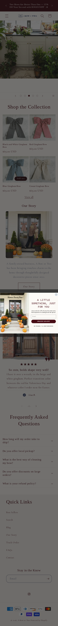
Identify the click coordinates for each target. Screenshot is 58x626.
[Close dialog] (56, 294)
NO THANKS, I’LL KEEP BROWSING (43, 326)
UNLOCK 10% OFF (43, 321)
